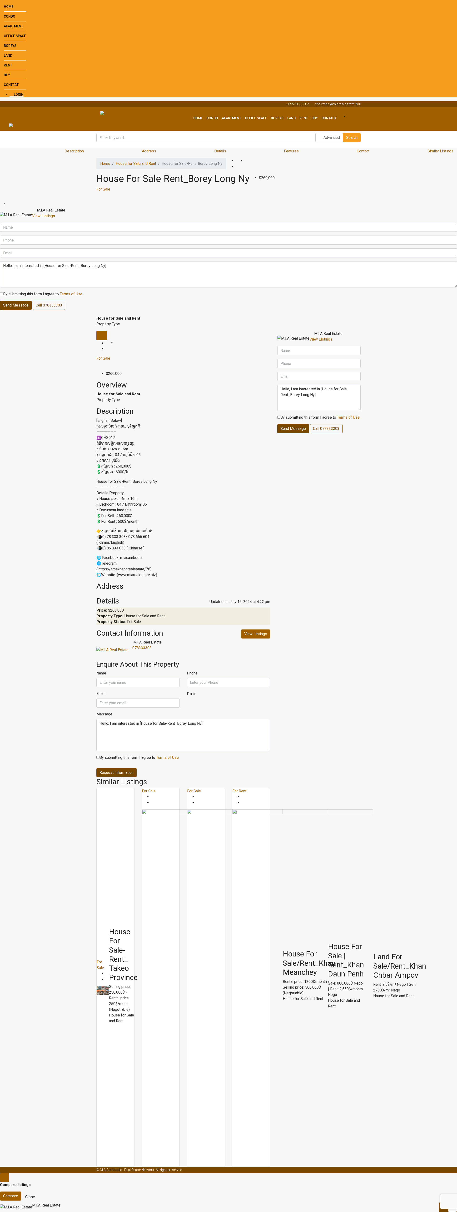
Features (291, 151)
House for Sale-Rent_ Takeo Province (123, 954)
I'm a (191, 693)
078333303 (142, 648)
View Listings (43, 216)
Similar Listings (440, 151)
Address (149, 151)
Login (18, 94)
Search (352, 137)
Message (104, 714)
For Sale (103, 189)
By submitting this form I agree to (42, 294)
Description (74, 151)
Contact (11, 85)
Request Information (116, 772)
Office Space (15, 36)
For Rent (239, 791)
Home (8, 7)
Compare (10, 1196)
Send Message (16, 305)
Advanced (331, 137)
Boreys (10, 46)
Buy (7, 75)
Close (30, 1197)
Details (220, 151)
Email (100, 693)
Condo (9, 16)
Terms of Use (71, 294)
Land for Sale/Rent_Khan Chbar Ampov (399, 966)
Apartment (13, 26)
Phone (192, 673)
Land (8, 55)
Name (101, 673)
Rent (8, 65)
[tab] (101, 335)
